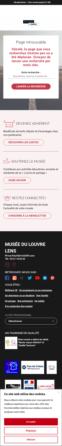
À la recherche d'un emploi (19, 306)
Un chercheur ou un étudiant (20, 295)
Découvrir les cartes (23, 142)
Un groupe (10, 301)
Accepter (31, 421)
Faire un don (17, 180)
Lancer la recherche (31, 86)
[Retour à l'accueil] (31, 23)
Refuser (31, 439)
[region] (31, 417)
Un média (39, 301)
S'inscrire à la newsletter (27, 215)
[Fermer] (59, 392)
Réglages (31, 430)
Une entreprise (25, 301)
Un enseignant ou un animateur (35, 290)
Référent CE (11, 290)
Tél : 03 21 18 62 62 (15, 258)
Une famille (42, 295)
